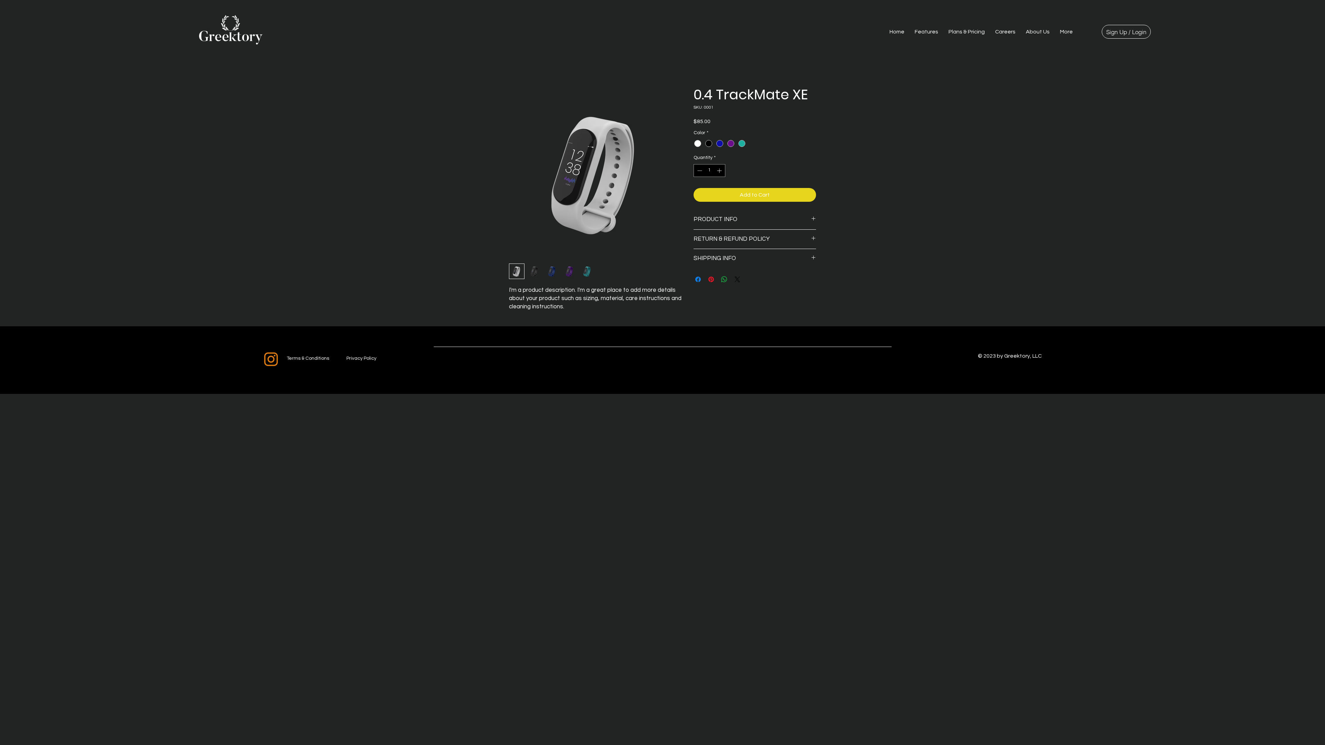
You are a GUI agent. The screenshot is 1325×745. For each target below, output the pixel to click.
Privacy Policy (361, 358)
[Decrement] (699, 171)
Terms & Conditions (308, 358)
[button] (1005, 31)
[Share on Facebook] (698, 279)
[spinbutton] (709, 171)
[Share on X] (737, 279)
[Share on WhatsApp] (724, 279)
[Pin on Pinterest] (711, 279)
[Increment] (720, 171)
